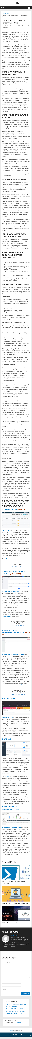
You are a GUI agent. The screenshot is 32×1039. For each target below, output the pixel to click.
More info (21, 1034)
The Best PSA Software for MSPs (15, 1009)
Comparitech (19, 1022)
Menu (2, 7)
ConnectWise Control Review (14, 1013)
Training (9, 13)
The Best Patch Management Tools (15, 1011)
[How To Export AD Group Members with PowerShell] (16, 872)
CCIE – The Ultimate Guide (10, 923)
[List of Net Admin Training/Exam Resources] (16, 894)
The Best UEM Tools (11, 1006)
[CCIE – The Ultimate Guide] (16, 913)
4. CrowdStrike (9, 699)
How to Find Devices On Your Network (16, 1004)
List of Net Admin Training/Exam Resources (15, 903)
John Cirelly (5, 26)
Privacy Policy (16, 1032)
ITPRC (16, 2)
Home (4, 13)
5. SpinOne (6, 739)
